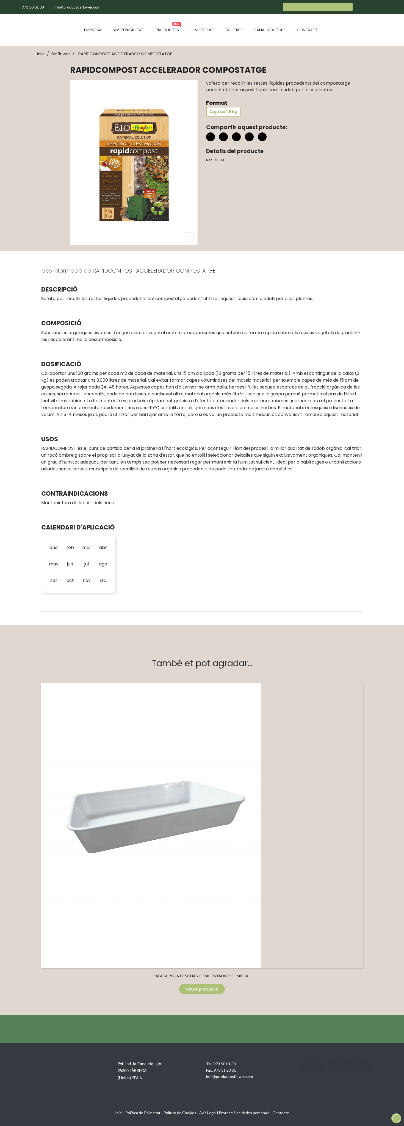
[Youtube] (350, 1067)
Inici (118, 1112)
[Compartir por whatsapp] (262, 137)
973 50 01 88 (225, 1063)
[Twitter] (319, 1067)
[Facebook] (304, 1067)
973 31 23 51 (225, 1070)
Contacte (281, 1112)
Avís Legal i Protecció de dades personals (234, 1112)
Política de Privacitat (143, 1112)
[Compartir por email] (249, 137)
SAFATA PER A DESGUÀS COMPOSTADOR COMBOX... (202, 976)
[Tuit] (223, 136)
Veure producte (202, 989)
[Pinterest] (236, 136)
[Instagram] (335, 1067)
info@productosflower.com (229, 1076)
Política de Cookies (180, 1112)
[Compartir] (210, 136)
